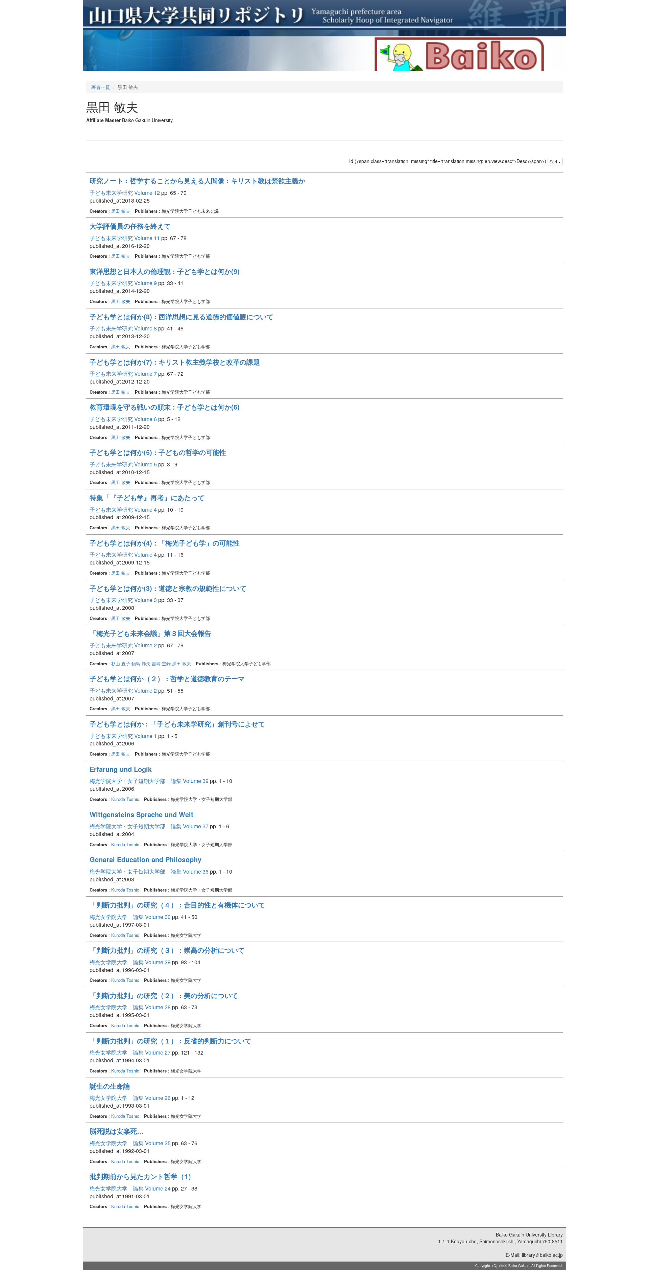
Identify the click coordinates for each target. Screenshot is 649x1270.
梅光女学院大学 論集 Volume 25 (130, 1143)
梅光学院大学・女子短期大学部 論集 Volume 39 (149, 781)
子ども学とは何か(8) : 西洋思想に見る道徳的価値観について (181, 316)
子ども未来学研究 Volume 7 (123, 373)
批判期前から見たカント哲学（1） (142, 1176)
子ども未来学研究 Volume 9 (123, 283)
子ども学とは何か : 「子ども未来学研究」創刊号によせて (177, 724)
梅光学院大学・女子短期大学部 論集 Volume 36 (149, 871)
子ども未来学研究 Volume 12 (125, 193)
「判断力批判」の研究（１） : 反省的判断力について (170, 1040)
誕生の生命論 (110, 1086)
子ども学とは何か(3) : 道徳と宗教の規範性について (168, 588)
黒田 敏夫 (120, 211)
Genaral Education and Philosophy (145, 859)
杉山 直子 (120, 663)
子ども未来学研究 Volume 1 (123, 736)
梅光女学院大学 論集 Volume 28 (130, 1007)
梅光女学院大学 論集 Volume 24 (130, 1188)
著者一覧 (100, 87)
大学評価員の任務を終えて (130, 226)
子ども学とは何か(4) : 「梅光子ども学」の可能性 (165, 543)
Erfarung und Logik (121, 769)
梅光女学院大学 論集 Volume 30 (130, 917)
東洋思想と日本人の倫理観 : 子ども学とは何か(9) (165, 271)
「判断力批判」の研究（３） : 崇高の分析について (167, 950)
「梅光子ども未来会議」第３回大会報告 (150, 633)
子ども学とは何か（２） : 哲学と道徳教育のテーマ (167, 678)
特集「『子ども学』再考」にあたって (147, 497)
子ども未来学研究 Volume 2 (123, 645)
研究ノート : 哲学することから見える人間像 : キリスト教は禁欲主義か (197, 180)
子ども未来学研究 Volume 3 (123, 600)
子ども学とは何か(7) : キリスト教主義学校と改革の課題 (175, 362)
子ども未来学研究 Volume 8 (123, 328)
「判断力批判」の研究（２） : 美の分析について (164, 995)
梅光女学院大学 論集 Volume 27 (130, 1052)
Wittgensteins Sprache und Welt (141, 814)
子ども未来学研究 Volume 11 (125, 238)
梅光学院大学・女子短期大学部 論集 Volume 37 (149, 826)
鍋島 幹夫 (140, 663)
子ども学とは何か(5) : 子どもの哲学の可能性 (158, 452)
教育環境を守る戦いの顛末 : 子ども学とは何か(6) (165, 407)
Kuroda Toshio (125, 799)
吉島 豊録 (161, 663)
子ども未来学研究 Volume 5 (123, 464)
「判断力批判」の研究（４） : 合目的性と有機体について (177, 904)
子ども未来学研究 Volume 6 (123, 419)
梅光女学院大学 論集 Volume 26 (130, 1098)
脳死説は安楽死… (117, 1131)
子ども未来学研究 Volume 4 (123, 509)
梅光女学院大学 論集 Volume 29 (130, 962)
